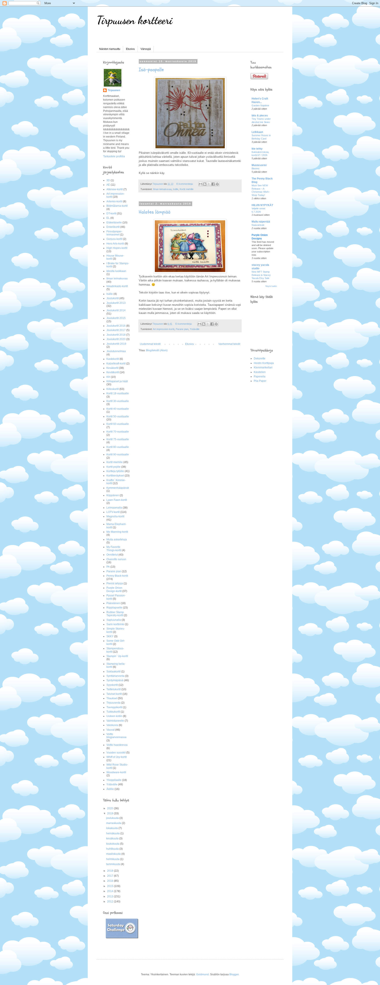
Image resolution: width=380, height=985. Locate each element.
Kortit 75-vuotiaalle (117, 439)
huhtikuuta (112, 848)
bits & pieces (260, 115)
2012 (110, 901)
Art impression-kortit (163, 329)
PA (108, 566)
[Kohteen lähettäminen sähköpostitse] (200, 184)
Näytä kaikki (271, 286)
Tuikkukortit (113, 711)
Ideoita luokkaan (116, 271)
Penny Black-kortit (117, 575)
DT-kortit (111, 213)
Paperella (259, 376)
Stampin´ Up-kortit (117, 656)
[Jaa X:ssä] (209, 184)
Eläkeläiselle (114, 222)
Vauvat (110, 729)
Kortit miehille (187, 189)
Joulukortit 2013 (116, 302)
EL (108, 217)
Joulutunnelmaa (116, 351)
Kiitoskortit (112, 389)
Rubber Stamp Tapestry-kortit (115, 614)
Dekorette (259, 358)
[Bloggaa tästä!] (205, 184)
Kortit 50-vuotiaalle (117, 416)
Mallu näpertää (261, 221)
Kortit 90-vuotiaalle (117, 454)
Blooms (255, 168)
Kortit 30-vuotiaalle (117, 401)
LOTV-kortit (113, 512)
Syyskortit (112, 684)
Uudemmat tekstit (150, 344)
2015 (110, 886)
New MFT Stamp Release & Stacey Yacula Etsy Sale (261, 275)
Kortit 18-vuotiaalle (117, 393)
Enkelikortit (113, 226)
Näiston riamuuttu (109, 49)
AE (108, 184)
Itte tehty (257, 148)
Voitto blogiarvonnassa (116, 736)
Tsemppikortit (114, 707)
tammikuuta (113, 864)
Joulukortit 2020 (116, 339)
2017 (110, 875)
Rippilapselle (114, 607)
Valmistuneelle (115, 720)
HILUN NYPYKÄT (262, 205)
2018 (110, 870)
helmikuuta (113, 859)
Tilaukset (111, 698)
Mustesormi (259, 165)
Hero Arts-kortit (115, 243)
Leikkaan (257, 132)
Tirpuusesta (113, 702)
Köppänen (112, 495)
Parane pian (182, 329)
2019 (110, 813)
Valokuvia (112, 725)
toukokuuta (113, 843)
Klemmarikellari (263, 367)
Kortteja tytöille (115, 471)
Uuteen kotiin (114, 716)
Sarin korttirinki (115, 624)
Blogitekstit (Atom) (157, 350)
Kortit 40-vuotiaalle (117, 408)
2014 (110, 891)
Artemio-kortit (114, 201)
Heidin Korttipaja (264, 363)
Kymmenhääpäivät (117, 487)
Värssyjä (146, 49)
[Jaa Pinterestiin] (217, 184)
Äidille (110, 789)
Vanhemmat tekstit (229, 344)
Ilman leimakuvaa (162, 189)
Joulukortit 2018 (116, 334)
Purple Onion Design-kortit (114, 589)
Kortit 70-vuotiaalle (117, 431)
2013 (110, 896)
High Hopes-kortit (116, 248)
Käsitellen (260, 372)
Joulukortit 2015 (116, 318)
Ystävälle (194, 329)
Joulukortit (112, 298)
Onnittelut (112, 554)
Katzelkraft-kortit (116, 363)
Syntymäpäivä (114, 680)
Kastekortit (112, 358)
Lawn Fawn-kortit (116, 500)
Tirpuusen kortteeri (134, 20)
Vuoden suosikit (116, 752)
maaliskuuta (113, 853)
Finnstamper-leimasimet (114, 233)
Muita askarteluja (116, 539)
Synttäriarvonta (115, 675)
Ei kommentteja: (185, 184)
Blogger (234, 974)
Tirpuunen (114, 90)
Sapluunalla (113, 619)
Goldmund (202, 974)
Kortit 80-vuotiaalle (117, 447)
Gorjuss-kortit (114, 239)
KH (108, 376)
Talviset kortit (114, 693)
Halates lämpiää (154, 212)
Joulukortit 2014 (116, 310)
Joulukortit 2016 (116, 325)
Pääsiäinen (113, 603)
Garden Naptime (260, 105)
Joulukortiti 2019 (116, 343)
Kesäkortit (112, 367)
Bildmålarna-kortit (117, 205)
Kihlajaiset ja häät (117, 381)
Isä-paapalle (151, 69)
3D (108, 180)
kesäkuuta (112, 838)
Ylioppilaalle (113, 780)
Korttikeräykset (115, 475)
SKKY (109, 636)
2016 (110, 880)
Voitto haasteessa (117, 744)
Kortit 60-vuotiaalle (117, 424)
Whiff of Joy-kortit (116, 757)
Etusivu (130, 49)
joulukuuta (112, 818)
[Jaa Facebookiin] (213, 184)
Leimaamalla (114, 507)
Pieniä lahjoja (114, 583)
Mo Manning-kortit (117, 531)
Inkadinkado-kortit (117, 286)
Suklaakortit (113, 671)
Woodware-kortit (116, 772)
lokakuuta (112, 828)
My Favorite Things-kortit (113, 548)
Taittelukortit (113, 689)
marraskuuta (114, 823)
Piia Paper (260, 380)
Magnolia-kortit (115, 516)
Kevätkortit (112, 372)
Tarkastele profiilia (114, 156)
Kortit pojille (113, 466)
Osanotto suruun (116, 559)
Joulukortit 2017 (116, 330)
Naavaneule (258, 225)
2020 (110, 808)
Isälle (175, 189)
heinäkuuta (113, 833)
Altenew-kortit (114, 189)
